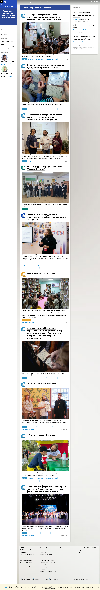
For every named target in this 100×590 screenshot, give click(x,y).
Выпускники (42, 569)
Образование (43, 547)
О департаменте (5, 32)
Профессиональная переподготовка (48, 562)
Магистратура (43, 552)
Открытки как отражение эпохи (42, 383)
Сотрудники (4, 34)
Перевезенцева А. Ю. (78, 41)
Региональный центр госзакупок (47, 564)
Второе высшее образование (46, 554)
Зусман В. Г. (75, 29)
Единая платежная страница (26, 566)
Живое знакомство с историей (41, 273)
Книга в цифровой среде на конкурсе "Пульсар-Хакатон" (44, 167)
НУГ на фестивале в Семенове (41, 434)
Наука (61, 547)
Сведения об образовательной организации (27, 555)
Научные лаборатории (65, 550)
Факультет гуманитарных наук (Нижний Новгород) (8, 5)
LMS (80, 552)
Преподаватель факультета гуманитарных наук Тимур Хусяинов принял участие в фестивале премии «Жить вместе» (46, 489)
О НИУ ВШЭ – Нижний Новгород (27, 550)
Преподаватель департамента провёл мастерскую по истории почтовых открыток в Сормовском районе (44, 117)
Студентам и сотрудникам (87, 547)
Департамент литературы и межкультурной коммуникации (8, 14)
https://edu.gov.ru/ (50, 578)
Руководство (23, 552)
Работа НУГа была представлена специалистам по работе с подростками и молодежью (46, 217)
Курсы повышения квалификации (47, 560)
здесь (76, 586)
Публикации (76, 7)
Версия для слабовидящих (26, 560)
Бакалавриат (42, 550)
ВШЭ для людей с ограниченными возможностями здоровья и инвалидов (28, 563)
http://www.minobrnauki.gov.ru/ (27, 578)
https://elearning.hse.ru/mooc (79, 578)
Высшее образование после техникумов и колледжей (49, 557)
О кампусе (23, 547)
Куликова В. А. (76, 19)
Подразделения (23, 558)
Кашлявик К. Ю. (82, 29)
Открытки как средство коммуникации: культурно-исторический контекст (45, 66)
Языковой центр (43, 567)
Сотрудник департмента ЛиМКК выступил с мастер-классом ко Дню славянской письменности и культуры (44, 17)
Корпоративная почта (84, 550)
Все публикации (77, 51)
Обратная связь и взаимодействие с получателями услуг (48, 572)
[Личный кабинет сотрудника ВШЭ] (94, 1)
